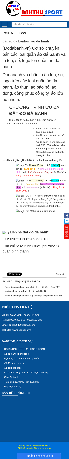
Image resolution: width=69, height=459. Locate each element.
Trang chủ (8, 32)
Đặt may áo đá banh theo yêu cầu (22, 358)
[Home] (34, 8)
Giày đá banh (11, 377)
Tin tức (22, 32)
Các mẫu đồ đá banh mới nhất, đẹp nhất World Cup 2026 (32, 287)
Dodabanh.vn (15, 74)
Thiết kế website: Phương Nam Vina (34, 448)
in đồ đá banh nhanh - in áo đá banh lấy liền (26, 291)
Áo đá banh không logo (16, 353)
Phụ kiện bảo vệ (12, 386)
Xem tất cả (33, 281)
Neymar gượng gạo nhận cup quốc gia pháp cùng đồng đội (33, 295)
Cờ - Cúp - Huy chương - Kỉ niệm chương (26, 372)
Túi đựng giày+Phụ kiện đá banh (21, 381)
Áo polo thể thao (13, 367)
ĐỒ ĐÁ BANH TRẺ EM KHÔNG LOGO (24, 349)
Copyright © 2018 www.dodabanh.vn (34, 445)
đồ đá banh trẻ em (14, 363)
